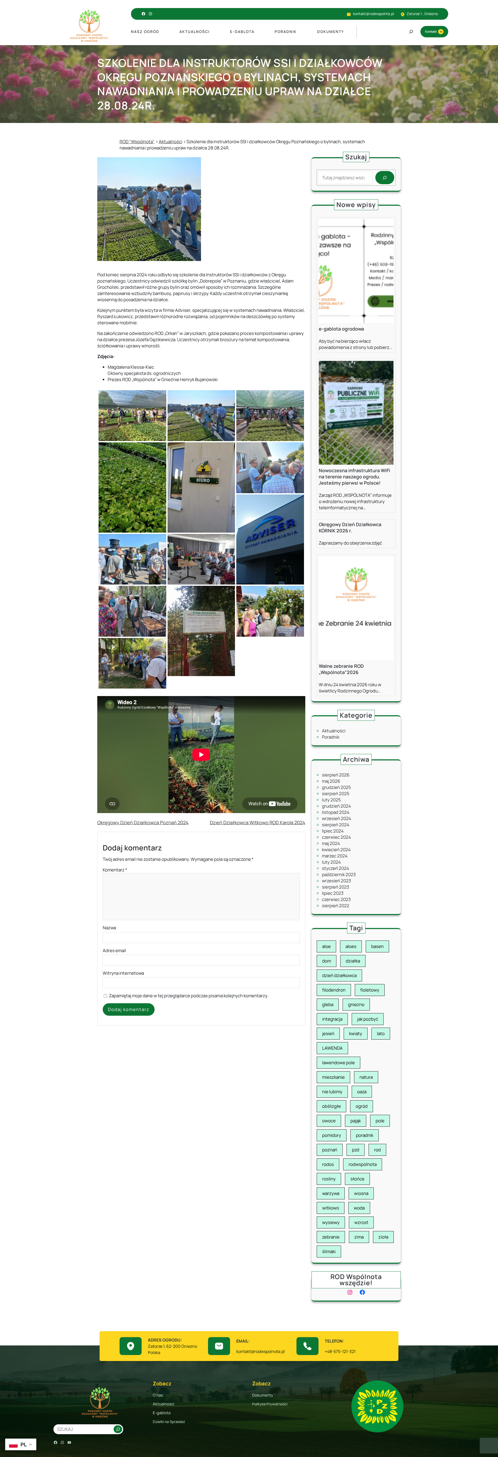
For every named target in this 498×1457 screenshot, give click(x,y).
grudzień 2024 (336, 806)
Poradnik (330, 737)
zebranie (331, 1237)
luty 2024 (331, 862)
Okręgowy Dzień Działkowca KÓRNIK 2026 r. (350, 527)
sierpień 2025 (335, 793)
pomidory (331, 1135)
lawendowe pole (338, 1063)
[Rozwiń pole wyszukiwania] (411, 31)
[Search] (384, 177)
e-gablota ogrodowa (341, 329)
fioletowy (369, 990)
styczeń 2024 (335, 868)
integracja (332, 1019)
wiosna (361, 1193)
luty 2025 (331, 800)
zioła (383, 1237)
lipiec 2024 (333, 831)
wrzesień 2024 (336, 818)
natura (366, 1077)
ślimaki (329, 1251)
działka (353, 961)
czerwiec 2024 (336, 837)
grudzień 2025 (336, 787)
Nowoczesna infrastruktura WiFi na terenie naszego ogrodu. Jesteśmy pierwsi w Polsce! (354, 476)
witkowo (330, 1208)
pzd (355, 1150)
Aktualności (333, 731)
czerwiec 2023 (336, 899)
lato (381, 1033)
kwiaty (355, 1033)
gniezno (356, 1004)
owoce (329, 1121)
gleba (327, 1004)
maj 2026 (331, 781)
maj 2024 (331, 843)
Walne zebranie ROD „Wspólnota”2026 (341, 669)
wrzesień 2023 (336, 881)
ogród (362, 1106)
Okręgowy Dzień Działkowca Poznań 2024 (143, 822)
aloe (326, 946)
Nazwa (109, 928)
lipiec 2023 (332, 893)
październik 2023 (339, 874)
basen (377, 946)
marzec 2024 (335, 856)
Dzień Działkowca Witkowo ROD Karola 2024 (257, 822)
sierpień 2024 (335, 825)
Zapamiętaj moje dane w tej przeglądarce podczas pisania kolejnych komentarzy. (188, 996)
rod (377, 1150)
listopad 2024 (335, 812)
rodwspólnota (363, 1164)
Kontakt (431, 31)
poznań (329, 1150)
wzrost (361, 1222)
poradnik (364, 1135)
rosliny (329, 1179)
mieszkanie (333, 1077)
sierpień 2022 (335, 906)
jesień (328, 1033)
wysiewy (331, 1222)
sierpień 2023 (335, 887)
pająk (355, 1121)
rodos (328, 1164)
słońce (357, 1179)
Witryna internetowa (123, 973)
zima (359, 1237)
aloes (350, 946)
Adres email (114, 950)
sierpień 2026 (336, 775)
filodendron (333, 990)
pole (380, 1121)
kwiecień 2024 (336, 850)
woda (359, 1208)
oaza (361, 1092)
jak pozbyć (367, 1019)
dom (326, 961)
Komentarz (115, 870)
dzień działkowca (339, 975)
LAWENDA (332, 1048)
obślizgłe (331, 1106)
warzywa (330, 1193)
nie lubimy (332, 1092)
